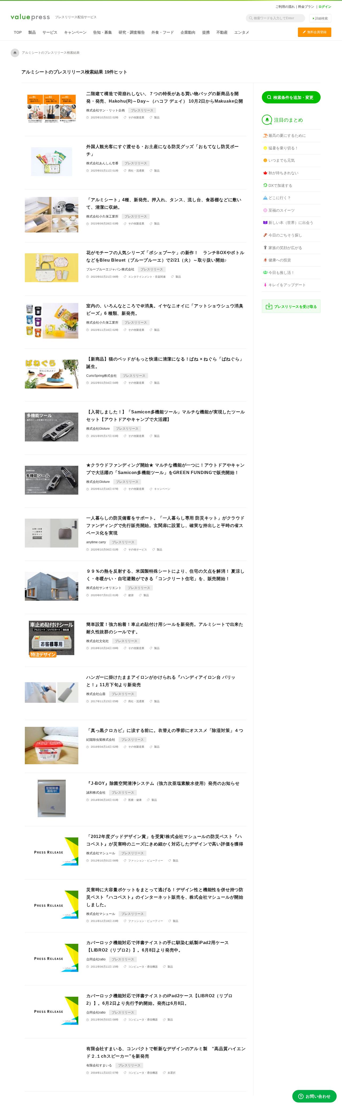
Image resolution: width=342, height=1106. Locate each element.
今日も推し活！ (282, 272)
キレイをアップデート (287, 285)
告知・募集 (102, 32)
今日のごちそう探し (285, 235)
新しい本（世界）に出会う (291, 222)
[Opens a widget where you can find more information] (314, 1096)
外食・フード (162, 32)
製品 (32, 32)
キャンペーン (75, 32)
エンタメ (241, 32)
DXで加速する (280, 185)
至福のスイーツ (282, 210)
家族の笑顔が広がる (285, 248)
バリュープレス (30, 17)
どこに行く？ (280, 198)
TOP (18, 32)
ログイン (324, 7)
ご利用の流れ (285, 7)
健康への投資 (280, 260)
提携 (206, 32)
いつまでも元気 (282, 160)
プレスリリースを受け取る (295, 307)
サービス (49, 32)
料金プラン (306, 7)
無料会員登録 (315, 32)
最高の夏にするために (287, 135)
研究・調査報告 (132, 32)
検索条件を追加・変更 (293, 97)
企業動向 (188, 32)
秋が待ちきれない (283, 173)
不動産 (222, 32)
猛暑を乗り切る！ (283, 148)
